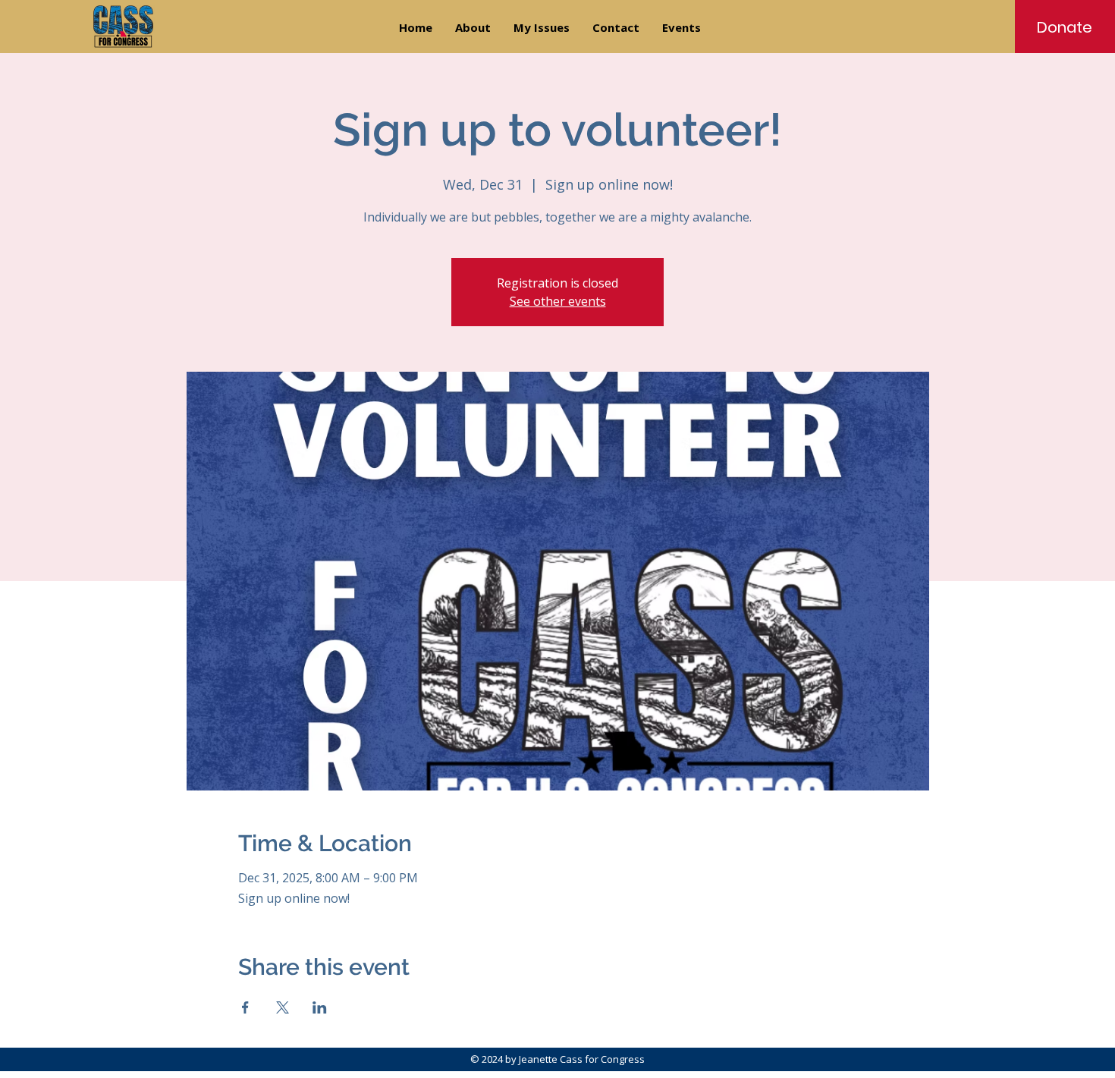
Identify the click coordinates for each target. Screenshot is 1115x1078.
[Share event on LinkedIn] (320, 1007)
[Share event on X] (282, 1007)
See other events (558, 301)
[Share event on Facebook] (245, 1007)
